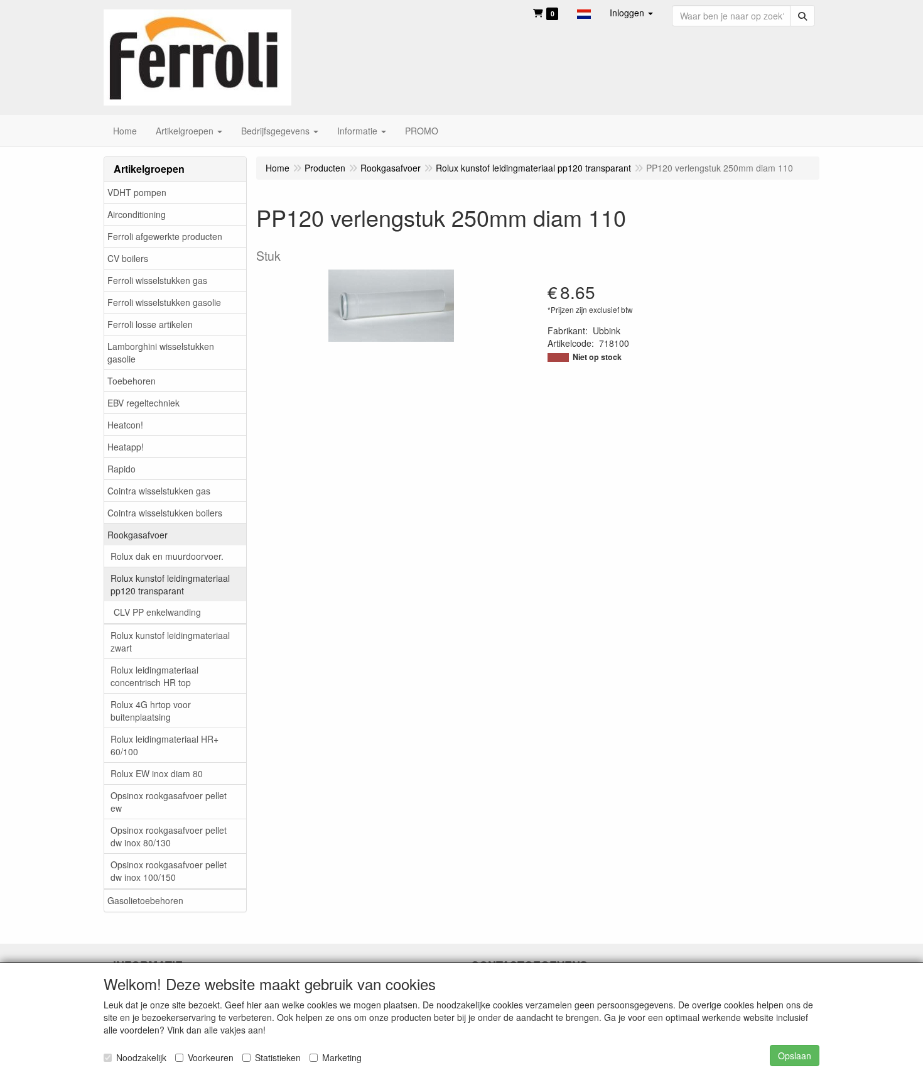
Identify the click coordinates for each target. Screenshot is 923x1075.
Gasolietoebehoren (145, 900)
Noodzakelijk (141, 1057)
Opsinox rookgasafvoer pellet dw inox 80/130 (169, 836)
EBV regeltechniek (143, 402)
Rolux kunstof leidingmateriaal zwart (170, 641)
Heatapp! (125, 446)
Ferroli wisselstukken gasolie (164, 302)
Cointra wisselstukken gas (158, 490)
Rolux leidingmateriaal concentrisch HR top (154, 676)
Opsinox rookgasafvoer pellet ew (169, 801)
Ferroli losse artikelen (150, 324)
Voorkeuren (211, 1057)
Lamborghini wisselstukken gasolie (160, 352)
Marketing (342, 1057)
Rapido (121, 468)
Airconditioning (136, 214)
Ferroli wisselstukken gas (157, 280)
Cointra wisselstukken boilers (164, 512)
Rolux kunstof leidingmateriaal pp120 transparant (170, 584)
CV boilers (127, 258)
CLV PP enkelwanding (157, 612)
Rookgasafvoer (137, 534)
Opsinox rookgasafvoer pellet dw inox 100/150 (169, 870)
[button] (584, 12)
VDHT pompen (136, 192)
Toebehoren (131, 380)
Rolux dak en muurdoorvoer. (167, 556)
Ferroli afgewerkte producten (164, 236)
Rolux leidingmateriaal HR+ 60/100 (165, 745)
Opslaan (794, 1055)
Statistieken (278, 1057)
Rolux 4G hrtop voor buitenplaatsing (151, 710)
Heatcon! (125, 424)
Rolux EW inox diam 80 (157, 773)
